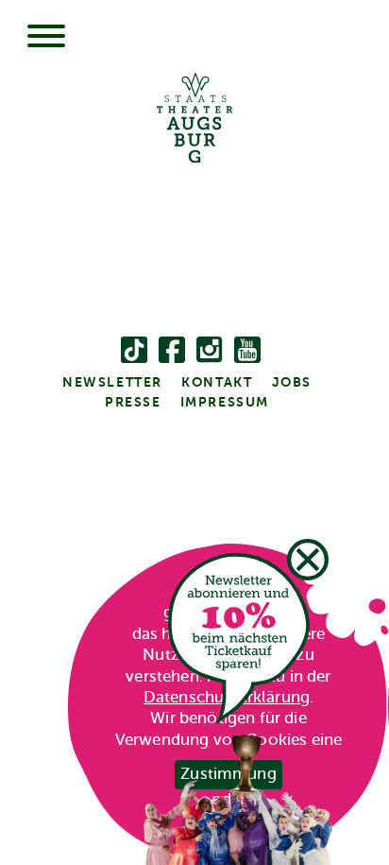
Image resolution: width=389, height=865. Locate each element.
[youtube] (247, 353)
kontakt (216, 381)
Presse (133, 401)
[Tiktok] (134, 353)
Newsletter (112, 381)
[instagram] (209, 353)
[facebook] (172, 353)
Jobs (292, 381)
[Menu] (46, 38)
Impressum (224, 401)
